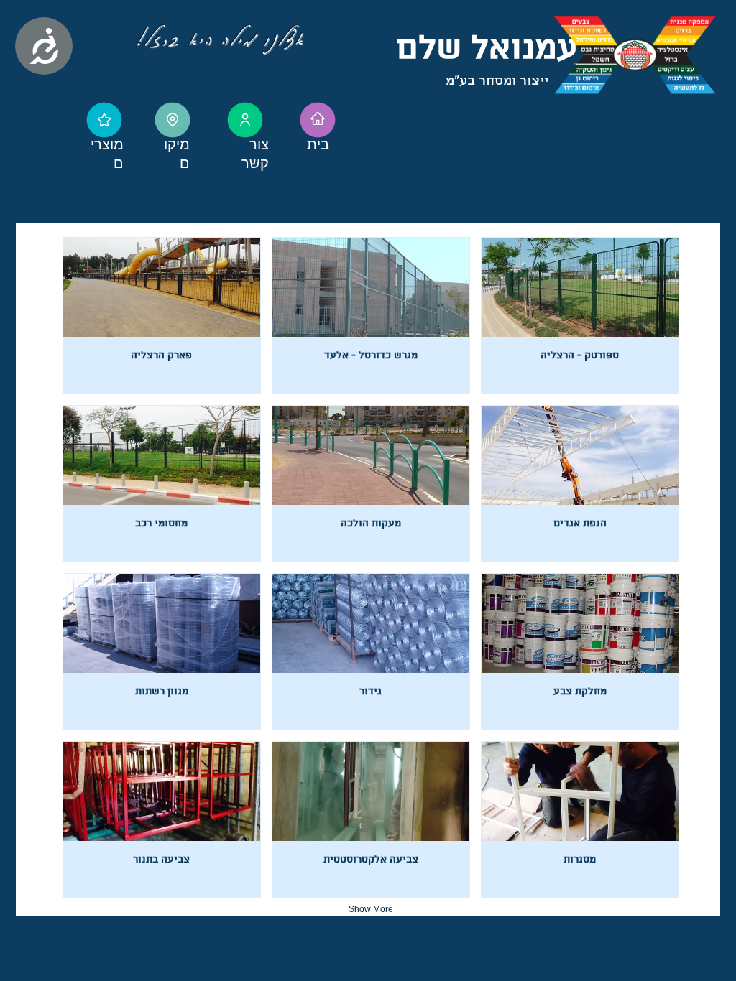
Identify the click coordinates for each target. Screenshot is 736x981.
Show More (371, 909)
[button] (162, 315)
